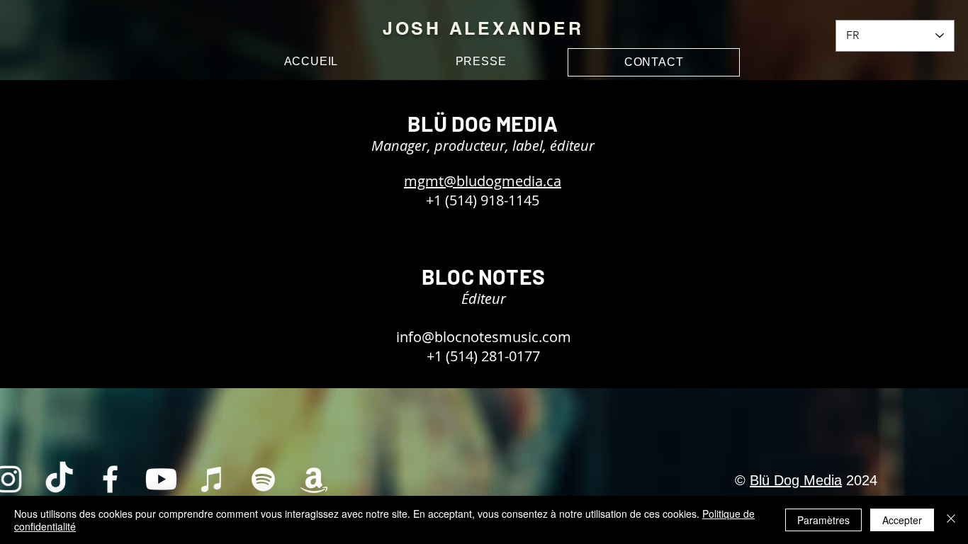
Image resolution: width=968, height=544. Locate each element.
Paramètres (823, 520)
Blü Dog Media (796, 480)
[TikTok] (59, 479)
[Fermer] (950, 520)
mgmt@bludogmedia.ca (482, 181)
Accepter (902, 520)
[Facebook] (110, 479)
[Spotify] (263, 479)
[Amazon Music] (314, 479)
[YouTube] (161, 479)
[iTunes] (212, 479)
